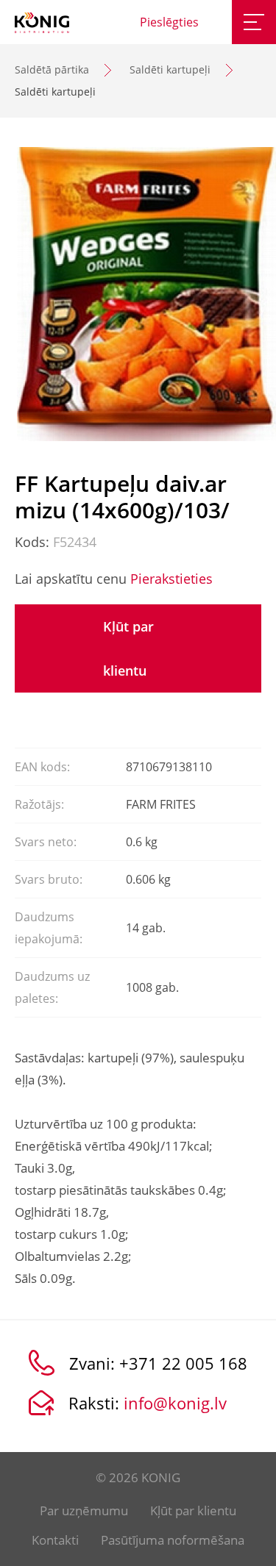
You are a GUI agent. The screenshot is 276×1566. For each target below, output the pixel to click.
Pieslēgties (169, 22)
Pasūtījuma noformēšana (172, 1539)
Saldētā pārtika (52, 69)
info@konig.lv (175, 1403)
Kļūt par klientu (128, 648)
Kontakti (55, 1539)
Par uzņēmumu (84, 1510)
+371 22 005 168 (183, 1363)
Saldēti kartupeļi (170, 69)
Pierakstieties (171, 578)
